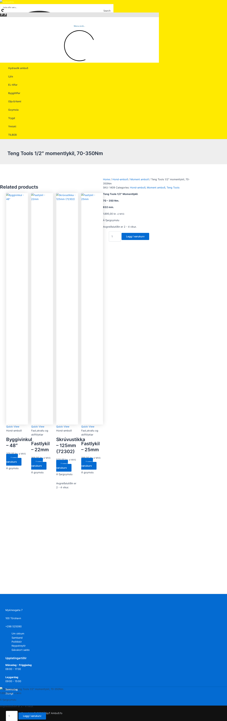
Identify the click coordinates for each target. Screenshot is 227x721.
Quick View (12, 426)
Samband (17, 637)
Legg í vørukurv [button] (12, 459)
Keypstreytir (19, 645)
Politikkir (17, 641)
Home (106, 179)
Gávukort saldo (21, 649)
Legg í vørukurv (135, 236)
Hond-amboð (120, 179)
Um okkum (18, 633)
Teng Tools (173, 187)
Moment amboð (139, 179)
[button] (1, 15)
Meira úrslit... (79, 26)
